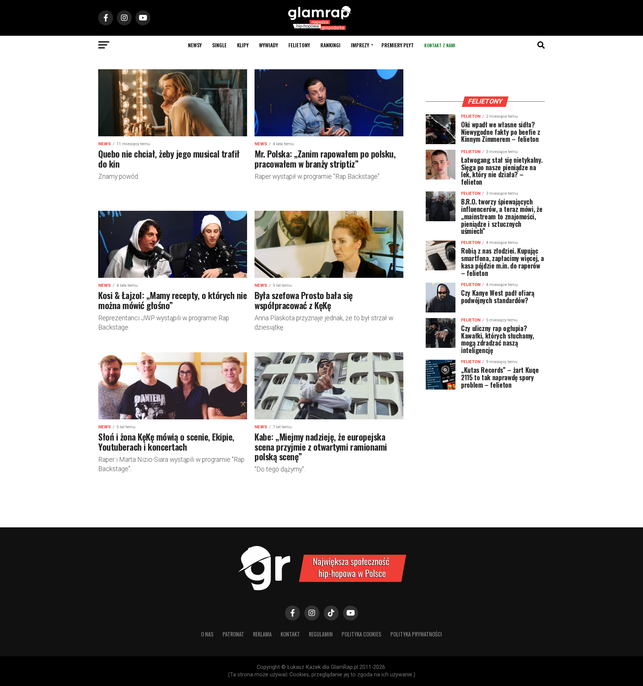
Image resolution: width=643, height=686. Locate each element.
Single (219, 45)
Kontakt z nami (439, 45)
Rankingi (330, 45)
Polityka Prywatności (416, 634)
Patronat (233, 634)
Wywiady (268, 45)
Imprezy (360, 45)
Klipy (243, 45)
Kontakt (290, 634)
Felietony (299, 45)
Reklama (262, 634)
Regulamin (321, 634)
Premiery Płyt (397, 45)
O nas (207, 634)
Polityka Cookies (361, 634)
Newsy (195, 45)
